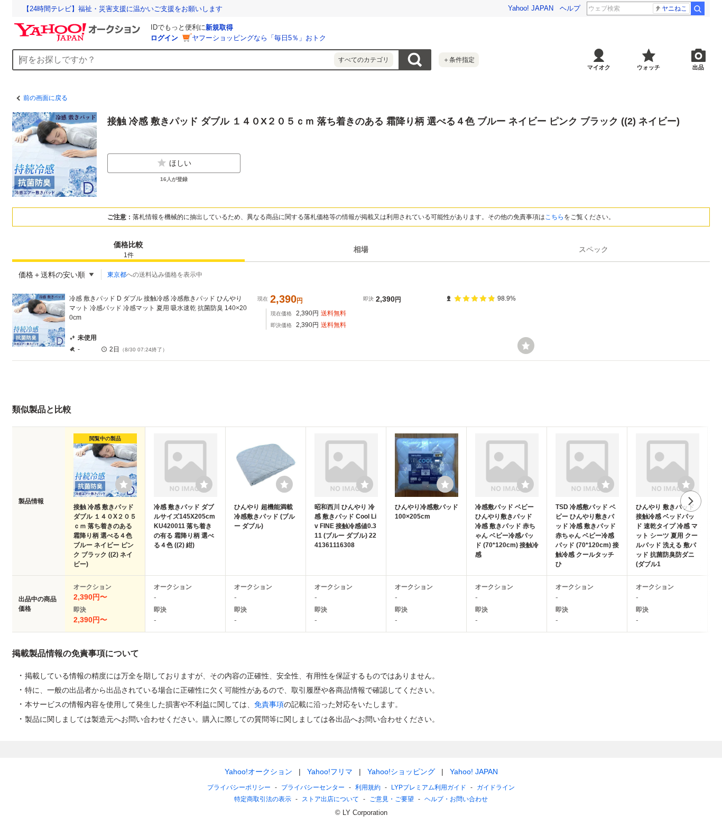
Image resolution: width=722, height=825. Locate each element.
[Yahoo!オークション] (78, 26)
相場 (361, 249)
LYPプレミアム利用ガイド (428, 787)
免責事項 (269, 704)
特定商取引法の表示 (262, 799)
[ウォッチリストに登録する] (123, 484)
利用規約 (368, 787)
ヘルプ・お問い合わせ (456, 799)
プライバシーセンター (313, 787)
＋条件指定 (459, 60)
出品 (698, 67)
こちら (554, 217)
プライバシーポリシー (239, 787)
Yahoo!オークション (258, 771)
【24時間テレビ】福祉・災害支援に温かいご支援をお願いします (123, 9)
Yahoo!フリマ (330, 771)
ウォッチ (648, 67)
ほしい (180, 163)
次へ (690, 501)
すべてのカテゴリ (363, 60)
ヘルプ (570, 8)
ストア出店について (330, 799)
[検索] (698, 8)
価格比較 (128, 249)
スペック (593, 249)
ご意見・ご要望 (391, 799)
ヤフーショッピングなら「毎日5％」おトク (259, 38)
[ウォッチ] (525, 345)
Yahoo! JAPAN (530, 8)
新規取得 (219, 27)
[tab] (128, 249)
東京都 (116, 274)
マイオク (598, 67)
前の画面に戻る (45, 98)
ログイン (164, 38)
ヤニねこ (674, 8)
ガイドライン (496, 787)
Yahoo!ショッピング (401, 771)
